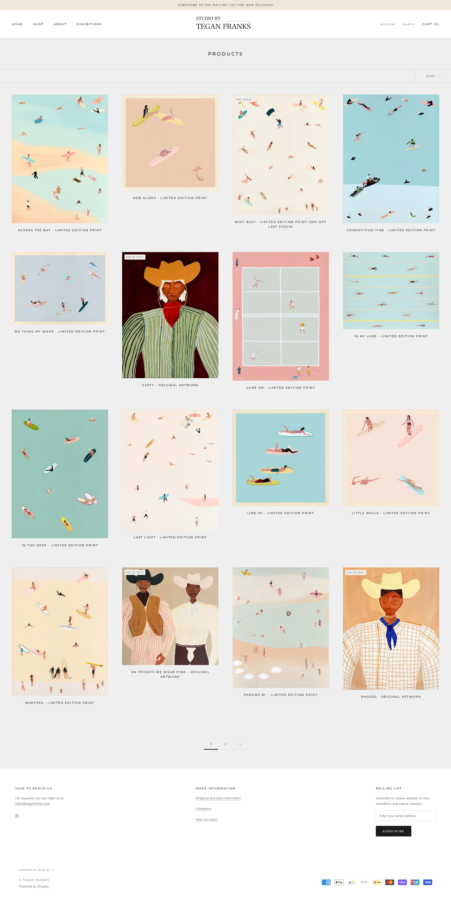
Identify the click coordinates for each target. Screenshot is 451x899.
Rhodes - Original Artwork (391, 696)
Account (388, 24)
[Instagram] (17, 815)
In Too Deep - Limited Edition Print (60, 545)
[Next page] (240, 744)
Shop (38, 24)
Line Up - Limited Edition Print (280, 513)
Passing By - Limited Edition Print (281, 695)
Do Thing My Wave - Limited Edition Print (60, 331)
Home (17, 24)
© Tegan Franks (34, 880)
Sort (431, 76)
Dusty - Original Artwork (170, 385)
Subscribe (393, 831)
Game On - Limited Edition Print (280, 387)
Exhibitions (89, 24)
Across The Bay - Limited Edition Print (60, 230)
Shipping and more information (218, 798)
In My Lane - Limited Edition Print (391, 336)
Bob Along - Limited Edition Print (170, 198)
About (60, 24)
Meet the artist (206, 819)
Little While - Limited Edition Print (391, 513)
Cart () (430, 24)
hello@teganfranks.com (32, 803)
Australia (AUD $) (34, 869)
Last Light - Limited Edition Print (170, 537)
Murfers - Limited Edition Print (59, 703)
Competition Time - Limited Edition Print (391, 230)
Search (408, 24)
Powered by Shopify (34, 886)
